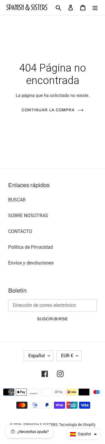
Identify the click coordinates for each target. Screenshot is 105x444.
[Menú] (95, 7)
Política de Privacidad (30, 247)
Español (36, 355)
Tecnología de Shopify (77, 424)
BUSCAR (17, 200)
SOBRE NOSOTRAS (28, 215)
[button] (83, 434)
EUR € (67, 355)
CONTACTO (20, 231)
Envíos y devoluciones (31, 263)
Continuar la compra (48, 110)
